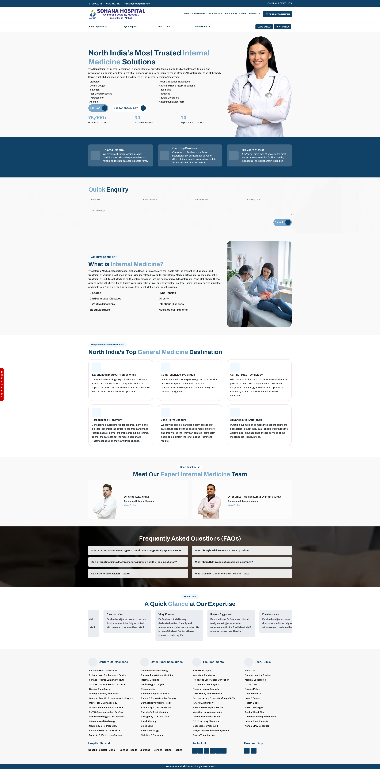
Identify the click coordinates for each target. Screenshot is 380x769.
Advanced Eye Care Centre (103, 671)
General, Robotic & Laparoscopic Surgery (111, 698)
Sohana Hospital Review (258, 675)
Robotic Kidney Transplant (207, 689)
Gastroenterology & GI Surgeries (106, 717)
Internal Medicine (150, 680)
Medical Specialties (255, 680)
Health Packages (254, 707)
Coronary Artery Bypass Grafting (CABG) (214, 698)
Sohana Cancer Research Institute (107, 684)
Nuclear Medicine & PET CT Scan (106, 707)
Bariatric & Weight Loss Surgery (105, 735)
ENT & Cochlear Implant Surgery (106, 712)
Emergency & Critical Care (155, 717)
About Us (250, 671)
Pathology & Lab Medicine (154, 712)
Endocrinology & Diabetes (155, 694)
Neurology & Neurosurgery (103, 726)
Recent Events (253, 694)
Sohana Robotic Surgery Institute (106, 680)
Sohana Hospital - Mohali (102, 750)
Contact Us (255, 14)
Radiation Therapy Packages (260, 717)
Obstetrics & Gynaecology (103, 703)
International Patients (235, 14)
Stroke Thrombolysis (203, 735)
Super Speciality (98, 27)
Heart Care (164, 27)
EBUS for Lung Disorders (206, 721)
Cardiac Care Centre (100, 689)
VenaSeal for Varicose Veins (207, 712)
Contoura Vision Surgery (206, 684)
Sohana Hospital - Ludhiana (134, 750)
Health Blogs (252, 703)
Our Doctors (215, 14)
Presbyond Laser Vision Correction (211, 680)
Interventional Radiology (102, 721)
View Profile (130, 505)
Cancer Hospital (201, 27)
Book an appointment (278, 14)
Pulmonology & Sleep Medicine (157, 675)
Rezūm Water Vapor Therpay (208, 707)
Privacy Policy (252, 689)
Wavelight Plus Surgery (205, 675)
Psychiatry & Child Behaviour (156, 707)
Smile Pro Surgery (202, 671)
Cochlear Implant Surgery (206, 717)
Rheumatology (149, 689)
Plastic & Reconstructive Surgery (158, 698)
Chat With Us (282, 27)
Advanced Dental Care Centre (105, 730)
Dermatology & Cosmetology (156, 703)
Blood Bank (147, 726)
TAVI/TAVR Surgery (203, 703)
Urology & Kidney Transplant (104, 694)
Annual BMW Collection (257, 726)
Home (186, 14)
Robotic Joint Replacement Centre (107, 675)
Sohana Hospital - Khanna (168, 750)
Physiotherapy (148, 721)
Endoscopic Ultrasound (205, 726)
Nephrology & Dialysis (152, 684)
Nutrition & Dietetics (152, 735)
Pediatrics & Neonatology (154, 671)
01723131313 (113, 4)
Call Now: (279, 3)
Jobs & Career (252, 698)
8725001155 (95, 4)
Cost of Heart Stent (255, 712)
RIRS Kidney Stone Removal (208, 694)
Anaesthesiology (150, 730)
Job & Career (264, 27)
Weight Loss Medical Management (211, 730)
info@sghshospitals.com (137, 4)
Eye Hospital (130, 27)
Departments (198, 14)
